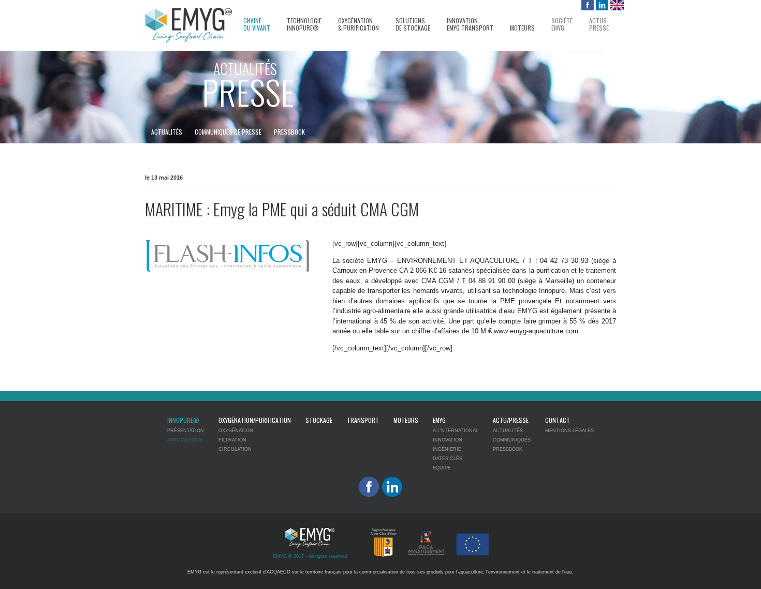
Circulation (235, 449)
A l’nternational (455, 430)
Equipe (442, 467)
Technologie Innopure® (304, 24)
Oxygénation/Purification (254, 420)
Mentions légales (569, 430)
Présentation (185, 430)
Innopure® (183, 420)
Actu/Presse (511, 420)
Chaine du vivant (256, 24)
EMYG (439, 420)
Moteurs (522, 28)
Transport (363, 420)
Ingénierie (447, 449)
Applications (184, 440)
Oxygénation (235, 430)
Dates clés (447, 458)
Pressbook (289, 131)
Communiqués (512, 440)
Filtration (232, 440)
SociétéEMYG (562, 24)
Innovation (447, 440)
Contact (557, 420)
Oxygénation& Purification (358, 24)
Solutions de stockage (413, 24)
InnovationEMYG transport (470, 24)
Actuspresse (599, 24)
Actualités (166, 131)
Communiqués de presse (228, 131)
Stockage (318, 420)
